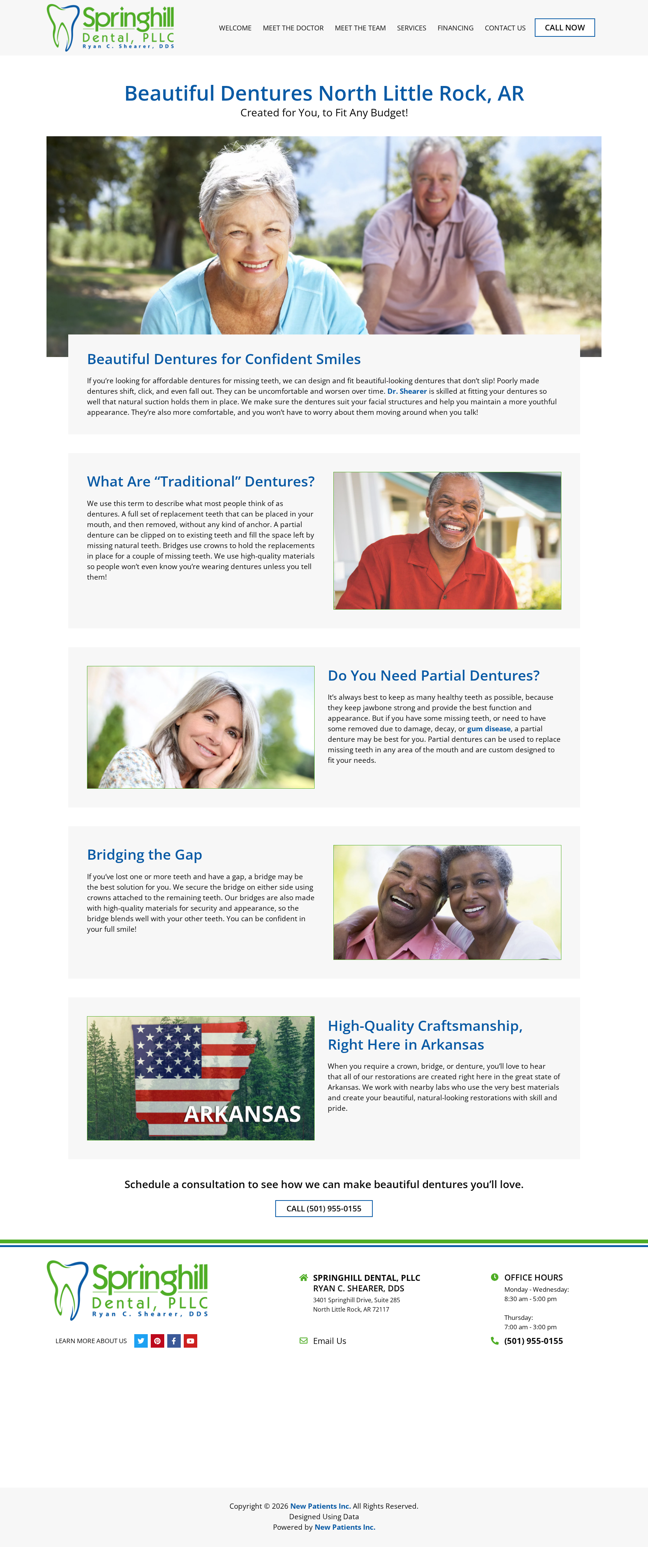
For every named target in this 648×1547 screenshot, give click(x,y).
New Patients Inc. (320, 1506)
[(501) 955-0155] (495, 1341)
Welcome (235, 27)
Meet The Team (360, 27)
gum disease (489, 729)
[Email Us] (304, 1341)
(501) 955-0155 (533, 1340)
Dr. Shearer (407, 391)
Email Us (329, 1340)
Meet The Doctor (293, 27)
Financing (456, 27)
